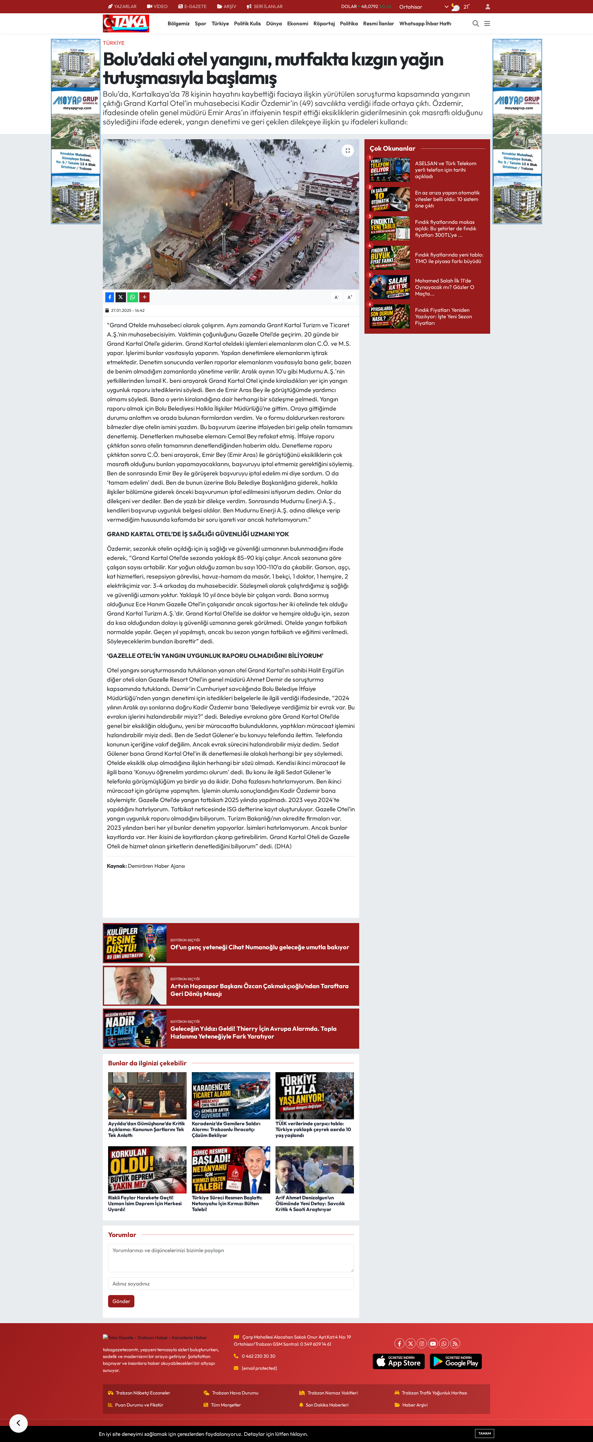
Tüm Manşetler (226, 1405)
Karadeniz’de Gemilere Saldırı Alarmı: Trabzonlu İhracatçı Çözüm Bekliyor (226, 1129)
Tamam (484, 1433)
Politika (349, 23)
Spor (200, 23)
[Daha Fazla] (144, 297)
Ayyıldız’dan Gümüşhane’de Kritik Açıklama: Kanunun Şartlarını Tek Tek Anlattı (146, 1129)
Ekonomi (297, 23)
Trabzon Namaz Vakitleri (333, 1393)
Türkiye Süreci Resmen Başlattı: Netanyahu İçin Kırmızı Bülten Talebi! (227, 1203)
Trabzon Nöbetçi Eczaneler (143, 1393)
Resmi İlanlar (378, 23)
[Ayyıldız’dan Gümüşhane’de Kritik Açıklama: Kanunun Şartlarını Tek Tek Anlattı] (147, 1095)
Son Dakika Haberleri (327, 1405)
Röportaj (324, 23)
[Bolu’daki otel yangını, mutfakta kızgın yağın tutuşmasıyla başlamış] (231, 214)
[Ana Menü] (487, 23)
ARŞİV (230, 6)
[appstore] (399, 1361)
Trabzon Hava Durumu (235, 1393)
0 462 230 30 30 (258, 1356)
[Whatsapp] (444, 1343)
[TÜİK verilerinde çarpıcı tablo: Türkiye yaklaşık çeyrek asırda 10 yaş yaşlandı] (314, 1095)
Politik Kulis (247, 23)
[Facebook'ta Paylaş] (109, 297)
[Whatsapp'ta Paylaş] (132, 297)
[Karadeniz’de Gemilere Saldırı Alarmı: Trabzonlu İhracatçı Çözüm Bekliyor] (231, 1095)
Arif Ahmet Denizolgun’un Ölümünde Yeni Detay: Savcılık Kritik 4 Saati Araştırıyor (310, 1203)
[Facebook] (399, 1343)
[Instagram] (422, 1343)
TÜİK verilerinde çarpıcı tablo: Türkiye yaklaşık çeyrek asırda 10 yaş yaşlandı (313, 1129)
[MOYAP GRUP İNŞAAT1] (517, 130)
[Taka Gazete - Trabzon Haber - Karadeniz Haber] (126, 23)
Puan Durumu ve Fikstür (139, 1405)
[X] (411, 1343)
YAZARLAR (125, 6)
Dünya (274, 23)
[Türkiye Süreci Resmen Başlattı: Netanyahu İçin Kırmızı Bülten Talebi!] (231, 1169)
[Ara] (476, 23)
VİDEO (161, 6)
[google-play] (456, 1361)
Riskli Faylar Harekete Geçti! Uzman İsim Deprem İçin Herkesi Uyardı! (145, 1203)
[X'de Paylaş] (121, 297)
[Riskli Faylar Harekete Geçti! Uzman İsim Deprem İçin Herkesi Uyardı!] (147, 1169)
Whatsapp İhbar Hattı (425, 23)
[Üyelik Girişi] (485, 6)
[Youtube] (433, 1343)
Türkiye (220, 23)
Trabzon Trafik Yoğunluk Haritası (434, 1393)
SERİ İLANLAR (268, 6)
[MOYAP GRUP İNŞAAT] (75, 130)
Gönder (121, 1301)
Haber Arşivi (414, 1405)
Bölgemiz (179, 23)
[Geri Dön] (18, 1423)
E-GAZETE (195, 6)
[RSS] (455, 1343)
